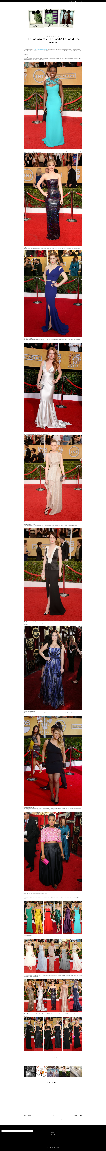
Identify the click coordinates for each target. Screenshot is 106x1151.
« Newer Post (28, 1115)
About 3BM (31, 1)
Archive (66, 1)
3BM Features (45, 1)
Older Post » (78, 1115)
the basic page (55, 1147)
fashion (56, 45)
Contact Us (53, 1)
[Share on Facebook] (51, 1057)
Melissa (53, 1132)
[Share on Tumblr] (54, 1057)
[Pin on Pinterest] (49, 1057)
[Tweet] (53, 1057)
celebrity (50, 45)
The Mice (38, 1)
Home (25, 1)
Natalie (53, 1134)
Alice (53, 1130)
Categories (60, 1)
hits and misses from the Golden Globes (40, 49)
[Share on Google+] (56, 1057)
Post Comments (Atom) (56, 1119)
